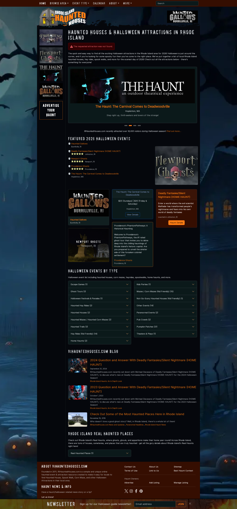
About (113, 3)
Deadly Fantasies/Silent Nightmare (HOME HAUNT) (95, 151)
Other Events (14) (145, 305)
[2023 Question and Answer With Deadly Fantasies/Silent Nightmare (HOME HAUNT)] (77, 392)
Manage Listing (181, 482)
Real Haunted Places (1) (82, 453)
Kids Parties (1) (144, 284)
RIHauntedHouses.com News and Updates (107, 425)
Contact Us (129, 466)
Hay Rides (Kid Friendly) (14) (84, 333)
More (126, 3)
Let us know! (47, 497)
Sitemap (178, 466)
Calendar (99, 3)
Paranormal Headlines (135, 425)
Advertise (128, 482)
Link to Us (154, 470)
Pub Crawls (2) (144, 319)
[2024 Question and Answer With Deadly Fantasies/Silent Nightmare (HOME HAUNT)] (77, 365)
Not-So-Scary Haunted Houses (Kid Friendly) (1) (160, 298)
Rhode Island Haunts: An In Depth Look (106, 381)
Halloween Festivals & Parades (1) (87, 298)
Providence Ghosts (80, 166)
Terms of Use (130, 470)
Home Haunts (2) (79, 341)
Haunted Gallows (79, 143)
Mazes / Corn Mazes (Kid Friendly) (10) (155, 291)
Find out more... (173, 131)
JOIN (181, 504)
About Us (153, 466)
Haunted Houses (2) (80, 312)
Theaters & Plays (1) (146, 333)
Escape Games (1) (79, 284)
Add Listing (154, 482)
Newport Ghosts (79, 158)
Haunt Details (176, 222)
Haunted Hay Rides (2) (81, 305)
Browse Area (58, 3)
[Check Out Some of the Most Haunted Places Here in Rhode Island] (77, 419)
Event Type (80, 3)
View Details (132, 214)
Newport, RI (88, 245)
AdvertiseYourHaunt (51, 110)
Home (43, 3)
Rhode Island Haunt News (155, 425)
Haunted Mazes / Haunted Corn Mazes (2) (91, 319)
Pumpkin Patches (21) (147, 326)
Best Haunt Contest (183, 470)
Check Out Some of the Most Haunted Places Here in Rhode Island (137, 414)
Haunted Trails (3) (79, 326)
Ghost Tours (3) (78, 291)
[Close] (189, 503)
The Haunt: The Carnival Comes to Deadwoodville (132, 106)
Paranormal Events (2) (147, 312)
